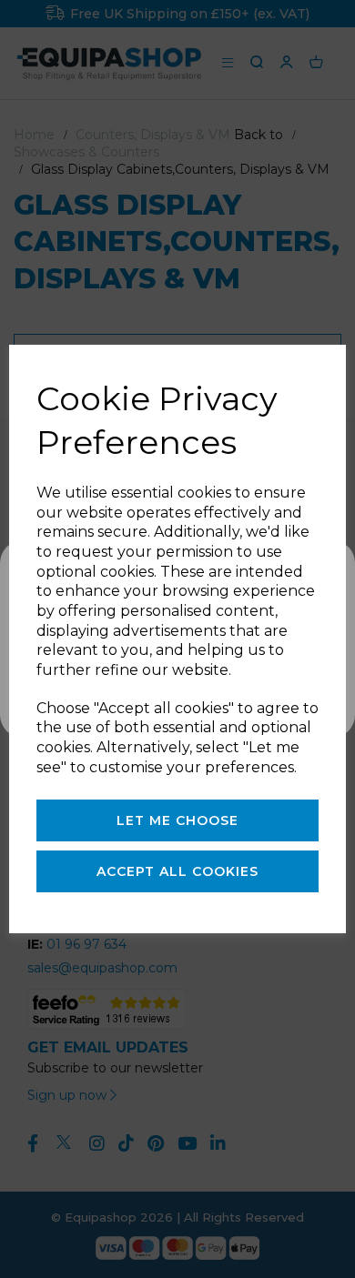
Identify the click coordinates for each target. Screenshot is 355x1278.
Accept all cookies (177, 871)
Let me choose (177, 820)
